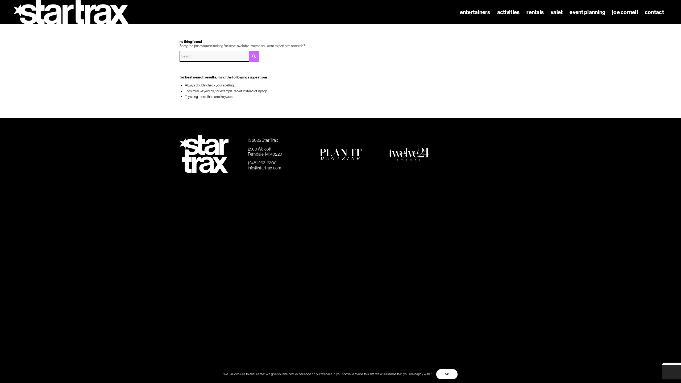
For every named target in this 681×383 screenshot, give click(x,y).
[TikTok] (486, 164)
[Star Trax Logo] (71, 12)
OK (447, 374)
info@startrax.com (264, 167)
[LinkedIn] (467, 164)
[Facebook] (467, 144)
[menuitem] (475, 12)
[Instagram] (486, 144)
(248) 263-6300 (262, 162)
